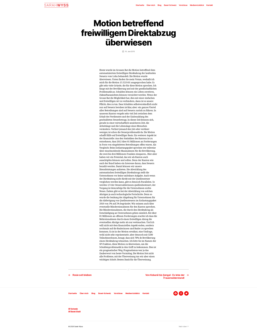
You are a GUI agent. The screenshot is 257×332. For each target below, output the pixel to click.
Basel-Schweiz (170, 5)
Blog (159, 5)
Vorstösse (183, 5)
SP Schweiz (73, 309)
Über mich (151, 5)
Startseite (140, 5)
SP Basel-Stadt (74, 311)
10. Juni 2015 (130, 51)
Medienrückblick (197, 5)
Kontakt (209, 5)
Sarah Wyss (78, 326)
